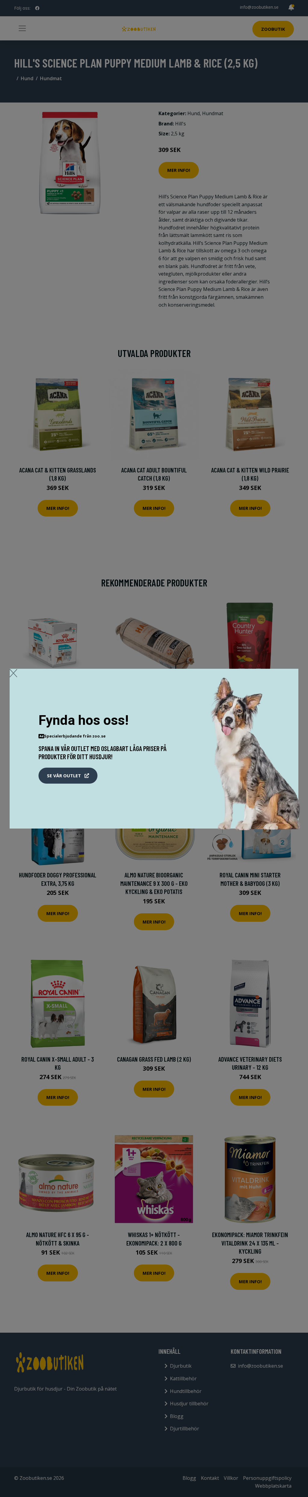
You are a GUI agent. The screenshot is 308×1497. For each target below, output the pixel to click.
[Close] (13, 673)
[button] (67, 776)
